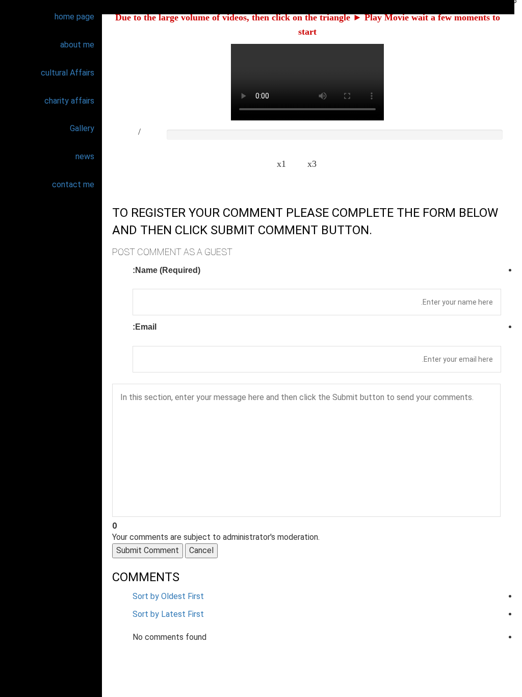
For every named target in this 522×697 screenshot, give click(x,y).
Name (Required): (166, 270)
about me (77, 44)
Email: (144, 326)
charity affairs (69, 101)
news (84, 156)
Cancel (201, 550)
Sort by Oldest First (168, 596)
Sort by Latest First (168, 614)
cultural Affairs (67, 73)
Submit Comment (147, 550)
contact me (73, 184)
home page (74, 16)
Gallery (82, 128)
